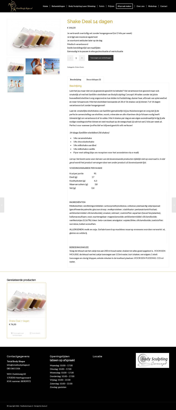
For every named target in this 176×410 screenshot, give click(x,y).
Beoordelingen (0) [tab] (94, 79)
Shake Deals (79, 67)
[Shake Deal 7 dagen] (174, 205)
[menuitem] (45, 6)
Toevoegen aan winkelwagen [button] (18, 334)
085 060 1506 (13, 368)
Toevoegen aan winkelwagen (100, 58)
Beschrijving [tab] (75, 79)
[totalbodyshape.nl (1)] (20, 6)
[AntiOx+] (2, 205)
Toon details (35, 333)
